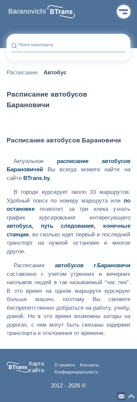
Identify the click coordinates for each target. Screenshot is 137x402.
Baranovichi (27, 11)
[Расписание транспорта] (61, 11)
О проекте (65, 365)
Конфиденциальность (76, 372)
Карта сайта (36, 367)
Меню (123, 11)
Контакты (89, 365)
